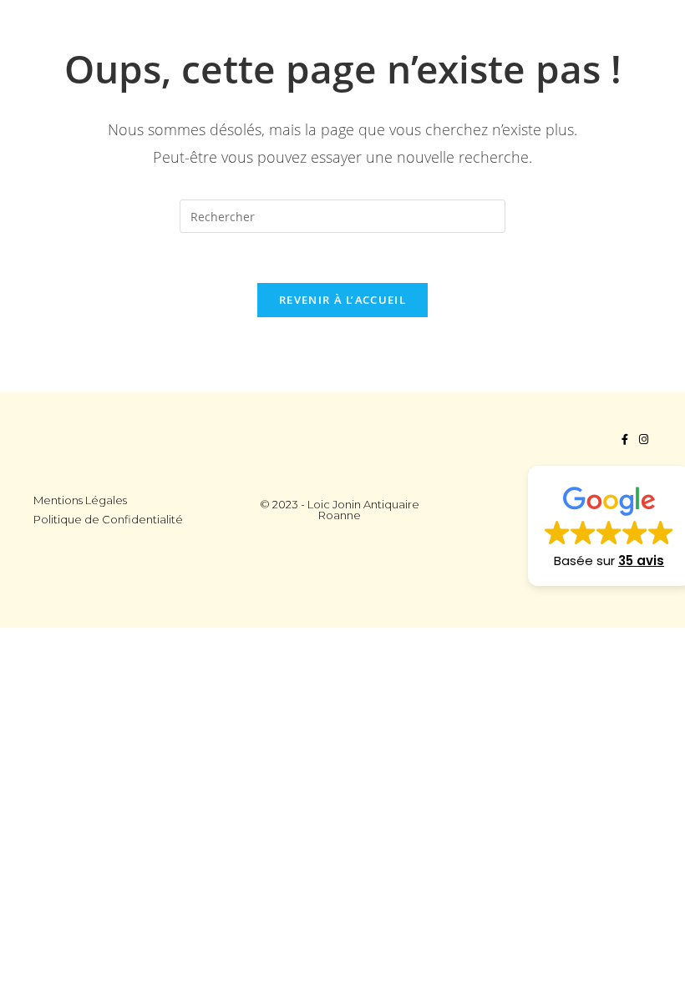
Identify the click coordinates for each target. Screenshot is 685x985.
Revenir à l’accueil (342, 299)
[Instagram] (643, 439)
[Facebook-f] (624, 439)
